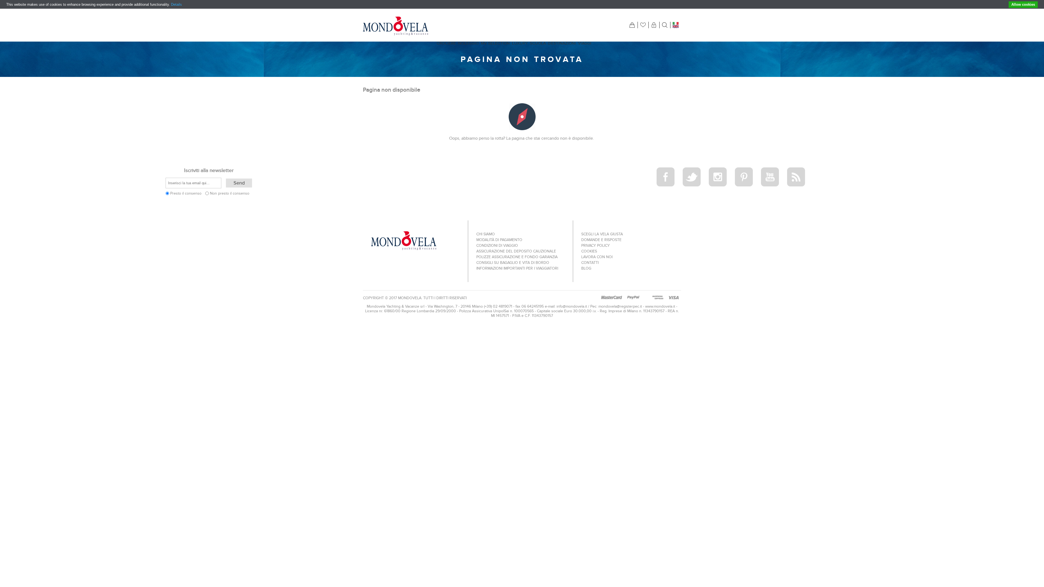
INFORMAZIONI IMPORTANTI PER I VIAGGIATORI (517, 268)
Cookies (589, 251)
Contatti (590, 262)
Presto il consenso (185, 193)
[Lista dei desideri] (643, 25)
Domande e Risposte (601, 240)
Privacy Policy (595, 245)
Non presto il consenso (229, 193)
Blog (586, 268)
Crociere (446, 43)
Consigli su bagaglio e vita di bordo (512, 262)
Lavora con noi (597, 257)
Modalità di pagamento (499, 240)
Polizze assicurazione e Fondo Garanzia (517, 257)
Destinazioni (562, 43)
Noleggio (468, 43)
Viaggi (584, 43)
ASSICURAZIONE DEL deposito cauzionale (516, 251)
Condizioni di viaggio (497, 245)
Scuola (538, 43)
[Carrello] (632, 25)
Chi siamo (485, 234)
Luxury (520, 43)
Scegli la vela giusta (602, 234)
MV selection (495, 43)
